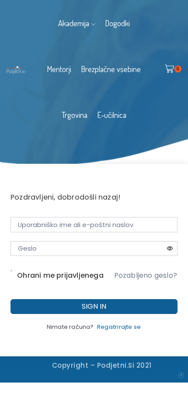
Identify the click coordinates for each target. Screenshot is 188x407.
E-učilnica (111, 115)
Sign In (94, 306)
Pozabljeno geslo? (145, 275)
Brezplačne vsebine (111, 69)
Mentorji (59, 69)
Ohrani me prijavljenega (60, 275)
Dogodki (117, 23)
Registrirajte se (119, 327)
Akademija (73, 23)
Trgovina (74, 115)
